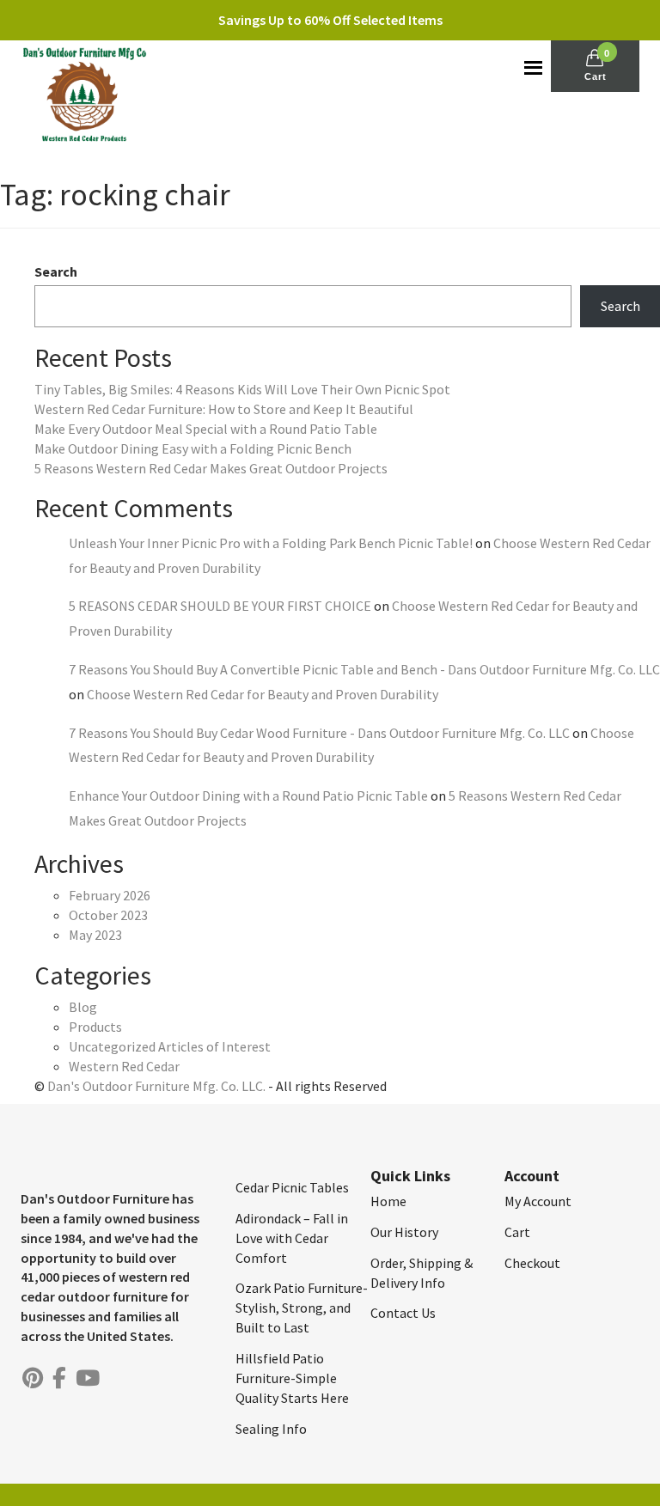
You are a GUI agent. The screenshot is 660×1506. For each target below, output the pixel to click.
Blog (83, 1006)
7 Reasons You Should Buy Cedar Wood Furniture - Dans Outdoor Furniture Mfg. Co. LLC (319, 732)
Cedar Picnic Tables (292, 1187)
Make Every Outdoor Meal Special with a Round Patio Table (205, 428)
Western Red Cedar (124, 1066)
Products (95, 1026)
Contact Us (403, 1312)
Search (55, 271)
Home (388, 1201)
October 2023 (108, 915)
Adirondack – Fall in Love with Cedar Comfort (291, 1238)
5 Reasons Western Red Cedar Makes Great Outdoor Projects (211, 468)
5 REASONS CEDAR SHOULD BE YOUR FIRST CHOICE (220, 605)
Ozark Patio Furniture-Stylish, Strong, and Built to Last (301, 1307)
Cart (517, 1232)
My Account (537, 1201)
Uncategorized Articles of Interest (170, 1046)
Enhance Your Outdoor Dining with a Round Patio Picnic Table (248, 795)
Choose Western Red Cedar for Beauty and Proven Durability (262, 694)
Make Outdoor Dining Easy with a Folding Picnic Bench (192, 448)
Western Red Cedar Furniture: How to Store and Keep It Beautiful (223, 409)
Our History (404, 1232)
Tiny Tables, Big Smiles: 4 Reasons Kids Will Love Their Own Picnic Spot (242, 389)
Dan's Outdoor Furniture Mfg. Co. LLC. (156, 1085)
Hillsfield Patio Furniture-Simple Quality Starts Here (292, 1378)
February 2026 (109, 895)
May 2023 (95, 934)
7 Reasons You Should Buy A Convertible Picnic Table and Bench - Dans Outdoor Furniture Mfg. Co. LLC (364, 669)
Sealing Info (271, 1428)
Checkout (532, 1262)
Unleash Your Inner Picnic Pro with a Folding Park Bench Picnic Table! (271, 543)
